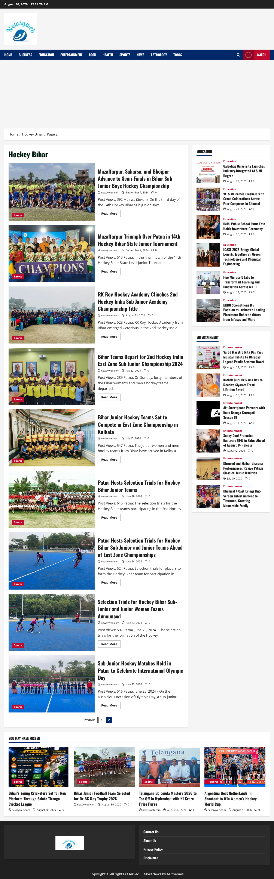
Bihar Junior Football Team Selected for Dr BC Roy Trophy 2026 (102, 795)
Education (46, 54)
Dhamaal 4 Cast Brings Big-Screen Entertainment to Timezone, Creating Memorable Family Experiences (208, 496)
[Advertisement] (137, 92)
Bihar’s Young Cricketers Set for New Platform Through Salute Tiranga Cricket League (37, 798)
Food (92, 54)
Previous (88, 720)
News (140, 54)
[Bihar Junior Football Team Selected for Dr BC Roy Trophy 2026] (104, 767)
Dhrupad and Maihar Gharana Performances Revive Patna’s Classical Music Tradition (208, 468)
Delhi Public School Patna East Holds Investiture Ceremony (208, 227)
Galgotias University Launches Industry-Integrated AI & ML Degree (208, 171)
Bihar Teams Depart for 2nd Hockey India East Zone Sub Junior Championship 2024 (52, 376)
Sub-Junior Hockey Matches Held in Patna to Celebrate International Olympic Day (52, 683)
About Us (149, 840)
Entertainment (71, 54)
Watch (262, 54)
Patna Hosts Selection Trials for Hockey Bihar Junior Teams (52, 499)
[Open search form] (238, 55)
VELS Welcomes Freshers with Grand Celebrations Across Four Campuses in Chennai (208, 199)
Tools (177, 54)
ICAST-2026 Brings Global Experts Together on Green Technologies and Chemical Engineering (208, 255)
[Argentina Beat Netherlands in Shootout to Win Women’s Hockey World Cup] (234, 767)
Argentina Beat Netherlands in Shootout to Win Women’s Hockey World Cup (230, 798)
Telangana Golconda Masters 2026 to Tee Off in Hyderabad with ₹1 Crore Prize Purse (168, 798)
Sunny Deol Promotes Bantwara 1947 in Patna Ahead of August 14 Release (208, 441)
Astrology (159, 54)
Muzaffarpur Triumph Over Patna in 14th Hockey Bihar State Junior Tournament (52, 253)
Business (25, 54)
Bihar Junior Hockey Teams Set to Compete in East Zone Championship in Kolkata (52, 438)
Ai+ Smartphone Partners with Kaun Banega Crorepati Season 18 (208, 413)
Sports (124, 54)
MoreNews (152, 874)
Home (8, 54)
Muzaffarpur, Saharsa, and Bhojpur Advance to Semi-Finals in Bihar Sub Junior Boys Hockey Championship (52, 192)
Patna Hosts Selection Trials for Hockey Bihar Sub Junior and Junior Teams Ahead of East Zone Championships (52, 561)
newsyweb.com (110, 192)
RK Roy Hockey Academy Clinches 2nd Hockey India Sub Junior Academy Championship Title (52, 315)
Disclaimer (150, 857)
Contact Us (151, 831)
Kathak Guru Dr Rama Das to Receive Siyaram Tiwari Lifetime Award (208, 385)
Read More (111, 212)
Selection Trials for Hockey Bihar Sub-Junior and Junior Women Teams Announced (52, 622)
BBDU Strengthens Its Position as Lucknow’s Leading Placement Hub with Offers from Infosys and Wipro (208, 310)
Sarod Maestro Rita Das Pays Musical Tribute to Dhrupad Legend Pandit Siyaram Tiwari (208, 357)
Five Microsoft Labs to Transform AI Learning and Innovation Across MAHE (208, 282)
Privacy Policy (153, 849)
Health (108, 54)
